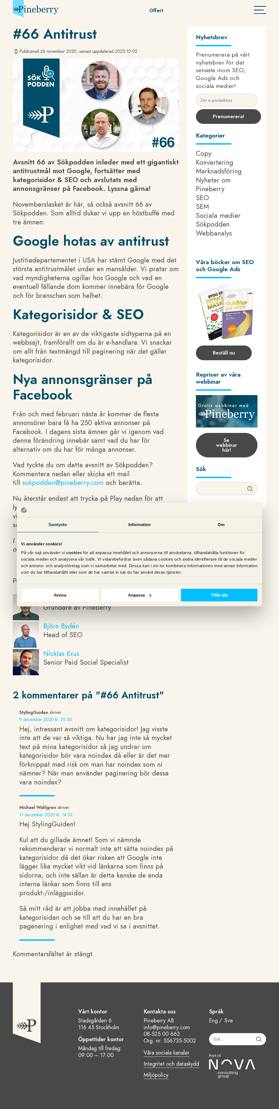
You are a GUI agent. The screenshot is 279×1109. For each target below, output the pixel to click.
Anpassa (136, 594)
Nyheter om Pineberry (213, 184)
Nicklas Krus (61, 653)
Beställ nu (224, 352)
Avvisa (60, 594)
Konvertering (214, 162)
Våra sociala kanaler (166, 1053)
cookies (74, 552)
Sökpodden (213, 224)
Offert (156, 10)
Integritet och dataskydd (171, 1064)
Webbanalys (214, 233)
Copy (203, 153)
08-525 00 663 (162, 1034)
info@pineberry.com (167, 1027)
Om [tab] (221, 524)
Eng (213, 1021)
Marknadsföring (219, 171)
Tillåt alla (219, 594)
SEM (202, 206)
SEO (202, 198)
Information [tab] (139, 524)
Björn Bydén (61, 626)
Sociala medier (218, 215)
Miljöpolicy (156, 1075)
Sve (229, 1021)
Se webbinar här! (226, 445)
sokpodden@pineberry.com (64, 482)
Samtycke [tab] (57, 524)
